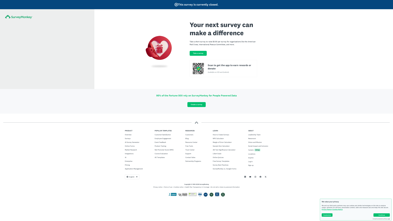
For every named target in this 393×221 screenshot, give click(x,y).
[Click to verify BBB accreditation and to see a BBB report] (172, 195)
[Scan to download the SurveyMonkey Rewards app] (198, 69)
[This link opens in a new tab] (245, 177)
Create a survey (196, 104)
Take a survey (198, 53)
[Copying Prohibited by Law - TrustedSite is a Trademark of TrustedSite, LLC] (192, 195)
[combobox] (132, 176)
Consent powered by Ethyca (380, 219)
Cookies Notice (337, 209)
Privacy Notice (327, 209)
